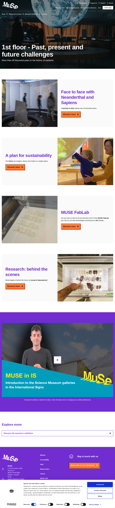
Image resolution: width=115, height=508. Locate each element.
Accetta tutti (100, 484)
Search (111, 3)
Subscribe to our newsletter (83, 465)
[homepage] (10, 5)
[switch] (50, 504)
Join (99, 8)
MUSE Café (44, 478)
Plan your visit (60, 8)
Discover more (69, 114)
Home (3, 14)
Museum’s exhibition (31, 14)
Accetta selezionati (100, 490)
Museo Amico (44, 469)
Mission (42, 455)
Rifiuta (100, 496)
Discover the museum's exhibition (18, 433)
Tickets (106, 7)
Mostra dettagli (94, 504)
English (103, 3)
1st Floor (44, 14)
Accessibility (83, 3)
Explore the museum (72, 8)
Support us (93, 3)
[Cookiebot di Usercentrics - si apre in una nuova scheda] (11, 504)
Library (42, 474)
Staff (41, 464)
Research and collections (88, 8)
